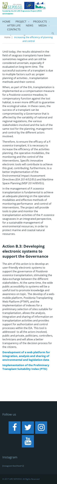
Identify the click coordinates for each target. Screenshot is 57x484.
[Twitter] (28, 427)
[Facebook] (15, 427)
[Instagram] (41, 427)
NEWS (29, 25)
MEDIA (42, 25)
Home (6, 21)
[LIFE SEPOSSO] (24, 5)
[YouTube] (28, 441)
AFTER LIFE (14, 25)
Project (21, 21)
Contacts (13, 29)
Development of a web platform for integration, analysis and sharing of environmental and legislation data (26, 356)
